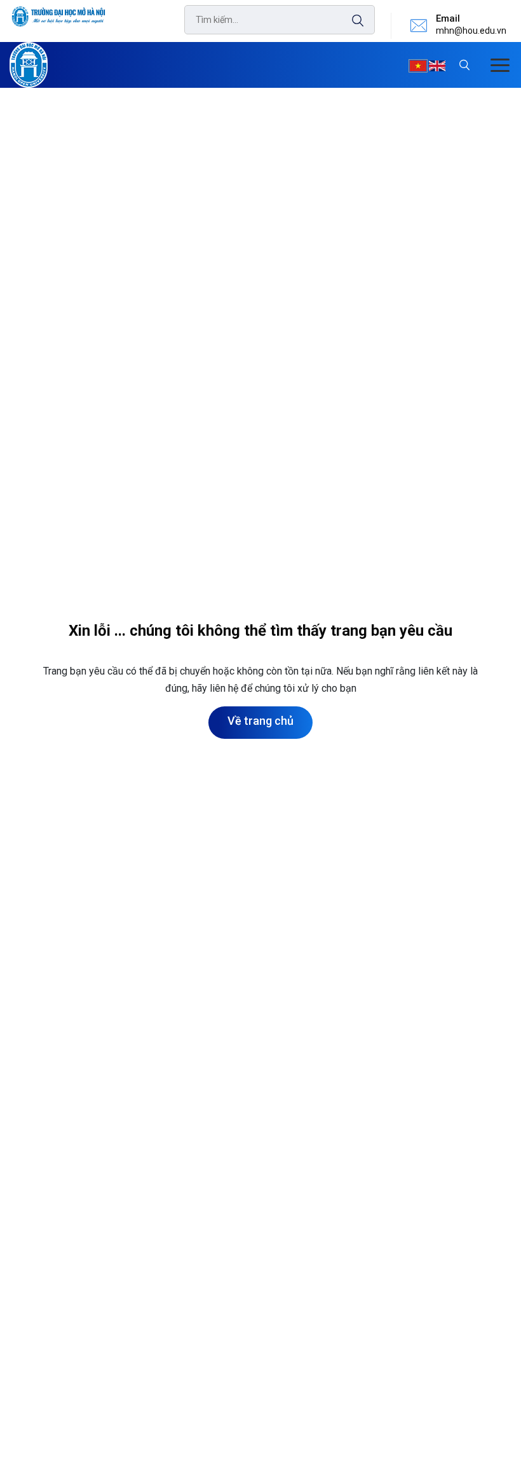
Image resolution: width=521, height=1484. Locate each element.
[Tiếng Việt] (418, 66)
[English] (437, 66)
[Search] (351, 20)
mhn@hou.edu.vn (471, 30)
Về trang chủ (260, 720)
